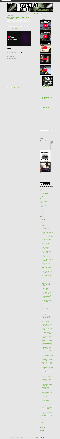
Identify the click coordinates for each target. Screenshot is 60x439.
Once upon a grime (43, 196)
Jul (42, 222)
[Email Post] (21, 52)
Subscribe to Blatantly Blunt (18, 437)
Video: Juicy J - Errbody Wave (47, 343)
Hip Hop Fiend (42, 197)
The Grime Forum (43, 192)
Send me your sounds (44, 135)
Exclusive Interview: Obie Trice (47, 415)
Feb (43, 422)
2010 (42, 427)
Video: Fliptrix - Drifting (46, 235)
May (43, 225)
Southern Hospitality (43, 201)
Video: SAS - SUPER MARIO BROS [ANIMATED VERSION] (47, 374)
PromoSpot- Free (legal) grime (45, 193)
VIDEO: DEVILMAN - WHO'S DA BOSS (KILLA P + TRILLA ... (47, 418)
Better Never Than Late (44, 200)
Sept (43, 219)
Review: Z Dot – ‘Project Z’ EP (47, 267)
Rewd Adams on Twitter (14, 28)
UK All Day (42, 206)
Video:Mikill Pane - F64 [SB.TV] (47, 228)
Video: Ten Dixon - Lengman (46, 239)
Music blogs (46, 437)
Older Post (29, 85)
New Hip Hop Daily (43, 208)
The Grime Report (43, 198)
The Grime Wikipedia (43, 190)
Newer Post (9, 85)
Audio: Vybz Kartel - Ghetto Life (47, 355)
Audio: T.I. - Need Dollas (46, 400)
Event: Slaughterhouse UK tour (47, 339)
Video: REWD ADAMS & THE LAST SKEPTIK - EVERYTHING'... (47, 272)
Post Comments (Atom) (16, 87)
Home (19, 85)
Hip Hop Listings (43, 194)
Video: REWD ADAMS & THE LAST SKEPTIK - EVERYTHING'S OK (18, 18)
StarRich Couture (43, 205)
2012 (42, 216)
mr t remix (41, 204)
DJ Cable (41, 202)
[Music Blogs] (41, 437)
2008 (42, 430)
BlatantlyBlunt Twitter (43, 189)
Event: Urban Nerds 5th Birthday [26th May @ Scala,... (46, 284)
